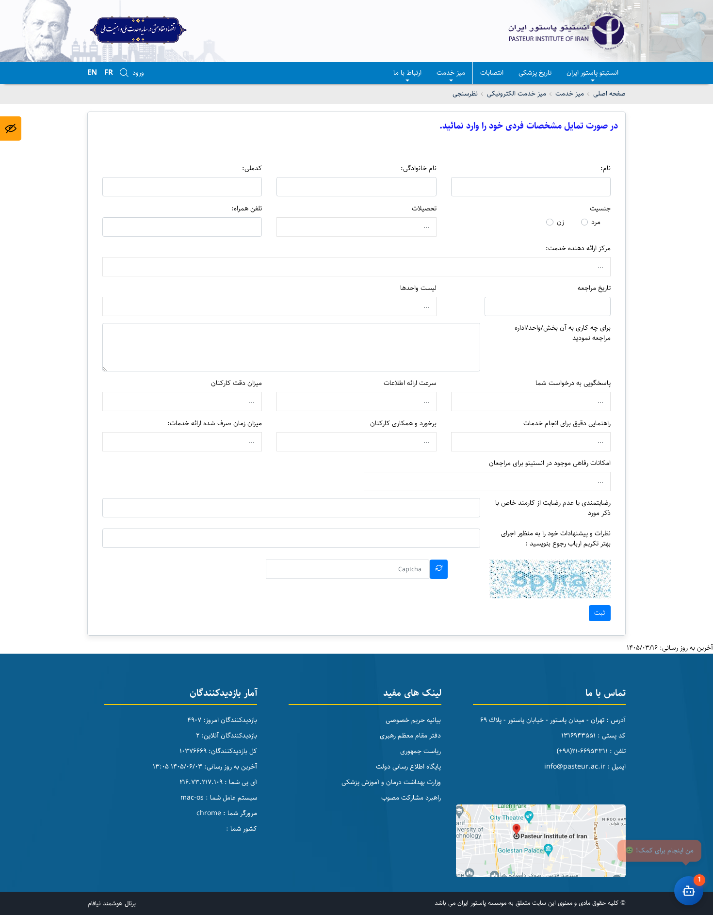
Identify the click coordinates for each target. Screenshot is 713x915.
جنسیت (600, 209)
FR (108, 72)
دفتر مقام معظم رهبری (410, 735)
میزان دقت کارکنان (236, 383)
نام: (605, 168)
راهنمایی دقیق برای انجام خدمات (567, 423)
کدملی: (252, 168)
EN (92, 72)
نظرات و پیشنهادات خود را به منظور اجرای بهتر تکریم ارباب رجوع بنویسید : (556, 539)
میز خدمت (451, 72)
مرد (595, 222)
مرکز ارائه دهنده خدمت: (578, 248)
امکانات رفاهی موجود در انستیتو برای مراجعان (550, 463)
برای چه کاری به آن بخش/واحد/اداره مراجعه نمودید (563, 333)
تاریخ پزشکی (535, 72)
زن (560, 222)
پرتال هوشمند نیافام (112, 903)
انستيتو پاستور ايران (592, 72)
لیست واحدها (418, 288)
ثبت (599, 613)
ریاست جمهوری (420, 751)
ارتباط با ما (407, 72)
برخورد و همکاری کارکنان (403, 423)
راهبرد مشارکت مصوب (411, 797)
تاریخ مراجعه (594, 288)
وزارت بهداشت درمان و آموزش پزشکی (391, 782)
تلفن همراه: (246, 209)
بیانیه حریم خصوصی (413, 720)
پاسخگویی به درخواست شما (573, 383)
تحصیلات (424, 209)
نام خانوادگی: (419, 168)
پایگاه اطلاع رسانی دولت (408, 766)
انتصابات (491, 72)
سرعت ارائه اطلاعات (410, 383)
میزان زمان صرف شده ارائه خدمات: (214, 423)
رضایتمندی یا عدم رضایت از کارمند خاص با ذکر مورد (553, 508)
